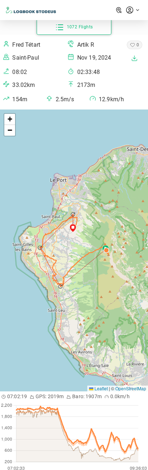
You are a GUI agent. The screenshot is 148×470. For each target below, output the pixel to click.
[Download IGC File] (134, 58)
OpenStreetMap (130, 388)
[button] (61, 286)
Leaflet (100, 388)
